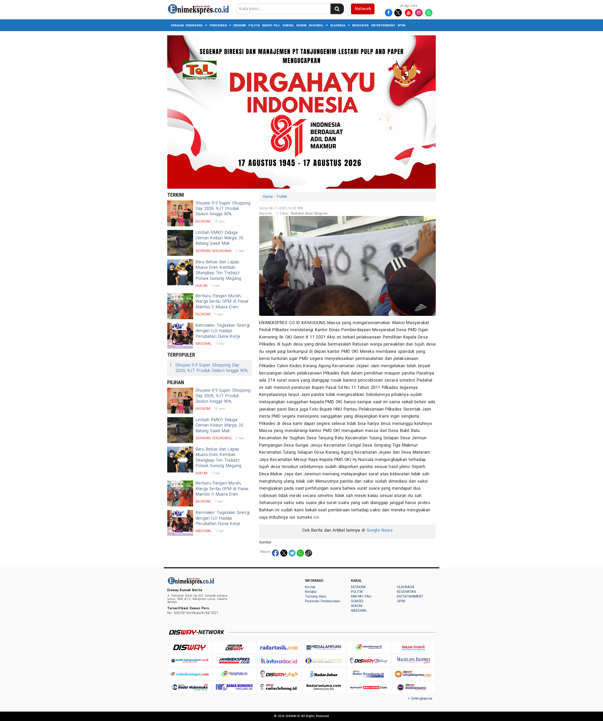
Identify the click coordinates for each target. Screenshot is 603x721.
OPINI (402, 25)
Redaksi (311, 591)
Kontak (310, 587)
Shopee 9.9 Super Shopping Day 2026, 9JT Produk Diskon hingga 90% (223, 208)
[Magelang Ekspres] (413, 661)
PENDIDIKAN (218, 25)
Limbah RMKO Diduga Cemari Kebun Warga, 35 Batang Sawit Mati (220, 238)
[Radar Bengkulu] (234, 687)
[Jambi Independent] (189, 661)
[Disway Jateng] (368, 661)
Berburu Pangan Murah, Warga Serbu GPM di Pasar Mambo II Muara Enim (222, 301)
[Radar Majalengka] (234, 674)
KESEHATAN (360, 25)
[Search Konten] (337, 9)
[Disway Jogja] (279, 674)
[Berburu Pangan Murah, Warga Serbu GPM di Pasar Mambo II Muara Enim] (180, 306)
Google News (380, 530)
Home (268, 197)
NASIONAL (316, 25)
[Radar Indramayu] (368, 647)
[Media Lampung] (324, 647)
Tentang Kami (315, 596)
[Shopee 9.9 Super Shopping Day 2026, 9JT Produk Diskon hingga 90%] (180, 213)
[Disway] (189, 647)
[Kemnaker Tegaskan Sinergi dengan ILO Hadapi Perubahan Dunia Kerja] (180, 336)
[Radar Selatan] (413, 687)
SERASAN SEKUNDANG (187, 25)
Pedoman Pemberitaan (322, 601)
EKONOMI (239, 25)
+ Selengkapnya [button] (420, 698)
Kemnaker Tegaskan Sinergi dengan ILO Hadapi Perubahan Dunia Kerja (223, 331)
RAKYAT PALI (271, 25)
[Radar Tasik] (279, 647)
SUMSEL (288, 25)
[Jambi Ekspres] (234, 661)
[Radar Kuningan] (189, 674)
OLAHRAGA (338, 25)
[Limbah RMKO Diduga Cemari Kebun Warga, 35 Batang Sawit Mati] (180, 243)
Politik (282, 197)
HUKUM (301, 25)
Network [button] (363, 9)
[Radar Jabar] (324, 674)
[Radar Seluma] (324, 687)
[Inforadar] (279, 661)
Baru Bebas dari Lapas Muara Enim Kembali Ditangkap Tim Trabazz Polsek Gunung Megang (218, 270)
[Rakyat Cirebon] (413, 647)
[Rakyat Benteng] (368, 687)
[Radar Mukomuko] (189, 687)
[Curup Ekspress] (413, 674)
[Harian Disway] (234, 647)
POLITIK (254, 25)
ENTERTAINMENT (383, 25)
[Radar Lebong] (279, 687)
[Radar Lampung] (324, 661)
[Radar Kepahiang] (368, 674)
